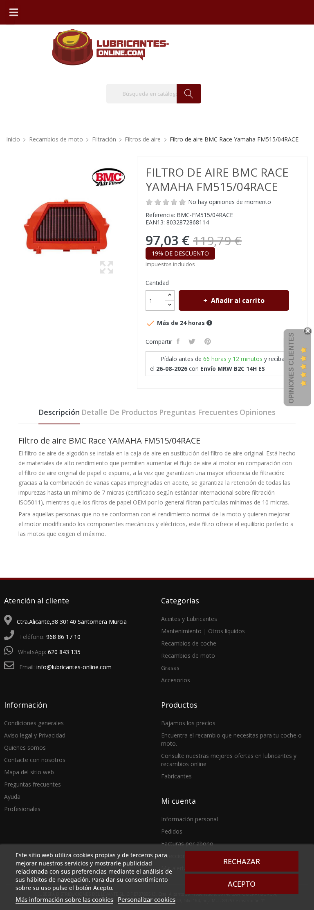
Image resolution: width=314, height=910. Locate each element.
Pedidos (171, 831)
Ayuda (12, 796)
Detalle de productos (119, 412)
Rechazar (241, 861)
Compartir (178, 341)
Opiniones (258, 412)
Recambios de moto (188, 655)
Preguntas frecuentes (198, 412)
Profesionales (22, 809)
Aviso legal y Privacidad (34, 735)
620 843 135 (64, 652)
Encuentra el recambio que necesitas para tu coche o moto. (231, 739)
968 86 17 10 (63, 637)
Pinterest (208, 341)
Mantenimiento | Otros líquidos (203, 631)
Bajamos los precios (188, 723)
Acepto (242, 884)
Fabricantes (176, 776)
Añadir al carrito (238, 300)
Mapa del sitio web (29, 772)
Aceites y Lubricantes (189, 619)
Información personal (189, 819)
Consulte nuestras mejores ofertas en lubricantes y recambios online (228, 760)
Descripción (59, 412)
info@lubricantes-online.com (74, 667)
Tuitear (192, 341)
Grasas (170, 668)
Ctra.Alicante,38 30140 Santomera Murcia (72, 621)
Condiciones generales (34, 723)
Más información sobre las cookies (64, 899)
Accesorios (175, 680)
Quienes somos (25, 747)
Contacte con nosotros (34, 760)
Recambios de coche (188, 643)
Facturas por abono (187, 843)
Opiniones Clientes (291, 367)
